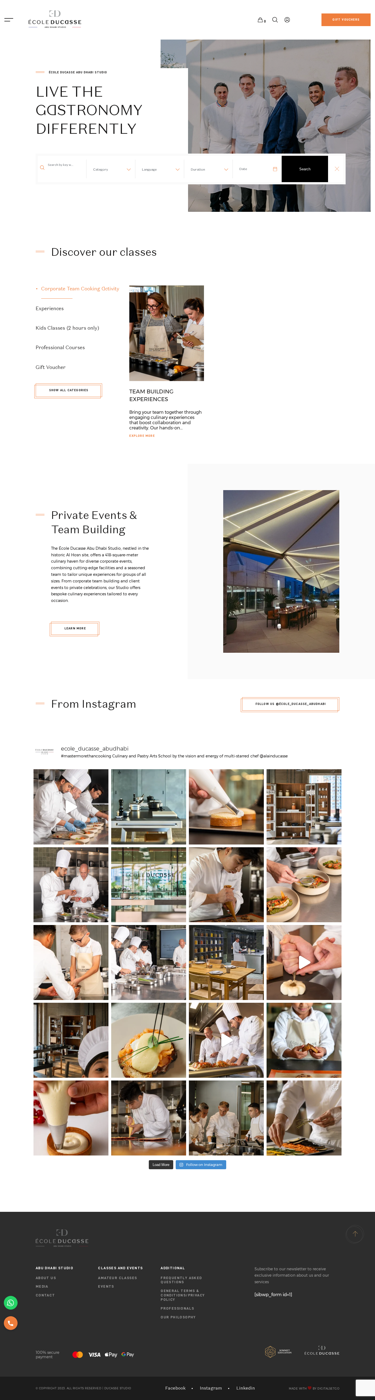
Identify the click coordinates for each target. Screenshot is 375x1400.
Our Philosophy (178, 1317)
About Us (46, 1278)
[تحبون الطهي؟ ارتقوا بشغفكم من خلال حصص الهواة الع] (148, 806)
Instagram (211, 1388)
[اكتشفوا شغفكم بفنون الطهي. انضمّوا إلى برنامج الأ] (70, 806)
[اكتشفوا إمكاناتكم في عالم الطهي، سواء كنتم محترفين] (148, 1040)
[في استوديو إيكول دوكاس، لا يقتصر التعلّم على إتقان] (226, 1117)
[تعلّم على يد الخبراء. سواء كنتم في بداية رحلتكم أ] (70, 1117)
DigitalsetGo (328, 1388)
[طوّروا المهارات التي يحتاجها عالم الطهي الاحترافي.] (226, 1040)
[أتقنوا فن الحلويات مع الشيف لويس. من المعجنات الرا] (226, 884)
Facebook (175, 1388)
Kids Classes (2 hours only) (67, 328)
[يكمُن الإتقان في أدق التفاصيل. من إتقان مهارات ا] (304, 1117)
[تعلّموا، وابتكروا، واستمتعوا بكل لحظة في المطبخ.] (148, 884)
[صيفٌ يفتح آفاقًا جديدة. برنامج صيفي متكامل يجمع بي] (304, 1040)
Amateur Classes (117, 1278)
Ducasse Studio (117, 1388)
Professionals (177, 1308)
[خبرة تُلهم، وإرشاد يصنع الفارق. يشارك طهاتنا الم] (148, 1117)
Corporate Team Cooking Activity (80, 288)
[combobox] (109, 171)
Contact (45, 1295)
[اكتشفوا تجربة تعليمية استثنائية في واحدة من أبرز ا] (304, 806)
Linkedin (245, 1388)
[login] (287, 20)
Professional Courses (60, 347)
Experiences (50, 308)
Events (106, 1286)
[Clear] (336, 169)
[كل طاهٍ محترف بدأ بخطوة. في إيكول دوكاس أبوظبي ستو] (304, 884)
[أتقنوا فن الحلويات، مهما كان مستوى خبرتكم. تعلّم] (226, 806)
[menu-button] (8, 19)
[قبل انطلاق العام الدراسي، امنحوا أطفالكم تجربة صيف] (70, 962)
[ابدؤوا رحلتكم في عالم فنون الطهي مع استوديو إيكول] (304, 962)
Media (42, 1286)
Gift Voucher (51, 367)
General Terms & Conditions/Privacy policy (183, 1295)
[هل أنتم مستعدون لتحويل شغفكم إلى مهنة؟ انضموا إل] (70, 884)
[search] (275, 20)
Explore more (142, 435)
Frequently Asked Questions (181, 1280)
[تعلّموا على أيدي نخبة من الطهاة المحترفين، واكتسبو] (148, 962)
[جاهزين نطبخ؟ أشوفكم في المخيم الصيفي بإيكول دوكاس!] (70, 1040)
